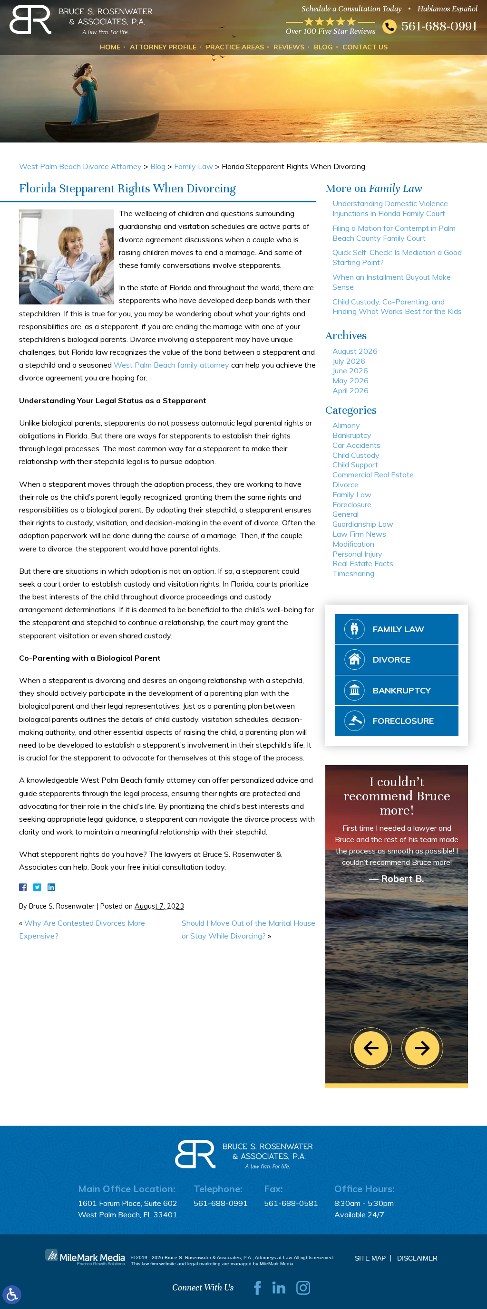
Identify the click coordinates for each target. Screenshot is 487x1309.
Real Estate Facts (362, 563)
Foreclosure (351, 504)
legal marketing (204, 1263)
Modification (353, 544)
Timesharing (353, 573)
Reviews (288, 47)
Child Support (355, 464)
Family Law (193, 166)
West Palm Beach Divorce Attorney (80, 166)
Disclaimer (417, 1258)
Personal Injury (357, 554)
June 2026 (350, 370)
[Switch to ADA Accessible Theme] (11, 1294)
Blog (323, 47)
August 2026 (355, 351)
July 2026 (348, 361)
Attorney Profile (163, 47)
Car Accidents (356, 445)
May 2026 (350, 380)
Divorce (345, 484)
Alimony (346, 425)
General (345, 514)
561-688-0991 (439, 26)
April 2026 (350, 390)
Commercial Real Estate (373, 474)
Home (110, 47)
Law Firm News (359, 534)
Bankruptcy (351, 435)
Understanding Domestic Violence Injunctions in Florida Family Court (390, 208)
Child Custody (356, 455)
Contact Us (365, 47)
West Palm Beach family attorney (171, 365)
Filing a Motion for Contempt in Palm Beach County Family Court (394, 233)
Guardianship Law (362, 524)
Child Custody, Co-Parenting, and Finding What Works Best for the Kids (397, 306)
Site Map (370, 1258)
